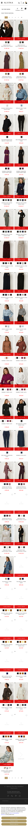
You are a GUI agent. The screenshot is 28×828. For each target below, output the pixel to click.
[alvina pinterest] (16, 796)
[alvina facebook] (8, 796)
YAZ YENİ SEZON (6, 9)
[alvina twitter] (12, 796)
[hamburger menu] (2, 2)
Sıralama (18, 10)
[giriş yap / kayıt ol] (23, 3)
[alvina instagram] (20, 796)
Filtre (22, 10)
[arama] (19, 3)
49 (21, 17)
